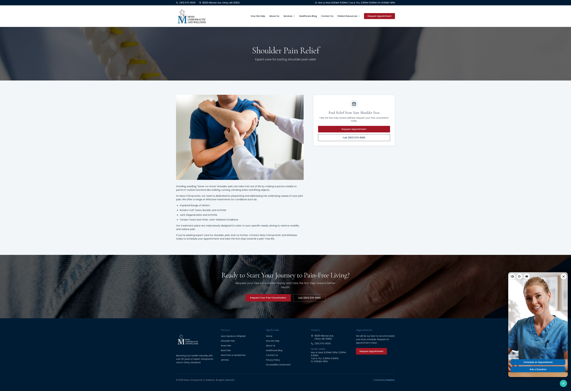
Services (287, 16)
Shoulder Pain (228, 340)
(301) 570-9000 (322, 343)
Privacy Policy (273, 359)
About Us (274, 16)
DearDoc (390, 380)
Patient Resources (347, 16)
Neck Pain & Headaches (233, 355)
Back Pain (226, 350)
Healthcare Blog (308, 16)
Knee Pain (226, 345)
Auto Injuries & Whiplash (233, 336)
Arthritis (225, 359)
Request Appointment (379, 16)
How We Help (258, 16)
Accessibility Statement (278, 364)
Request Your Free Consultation (268, 297)
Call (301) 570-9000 (354, 137)
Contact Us (327, 16)
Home (269, 336)
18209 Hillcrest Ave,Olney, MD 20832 (324, 337)
